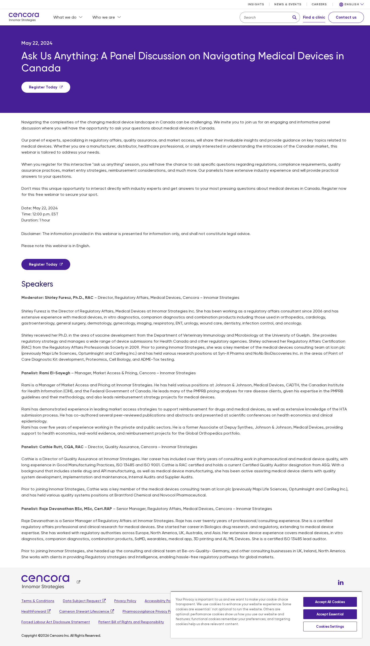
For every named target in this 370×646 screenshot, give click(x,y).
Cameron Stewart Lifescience (84, 611)
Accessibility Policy (160, 601)
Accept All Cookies (330, 602)
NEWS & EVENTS (288, 4)
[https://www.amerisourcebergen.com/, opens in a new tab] (50, 582)
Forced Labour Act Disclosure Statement (55, 622)
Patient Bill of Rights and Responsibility (131, 622)
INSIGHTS (256, 4)
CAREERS (319, 4)
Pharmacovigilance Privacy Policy (150, 611)
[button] (351, 4)
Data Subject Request (82, 601)
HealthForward (33, 611)
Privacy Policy (125, 601)
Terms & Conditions (37, 601)
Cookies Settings (330, 626)
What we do (65, 17)
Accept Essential (330, 614)
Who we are (103, 17)
